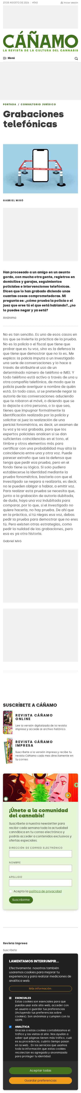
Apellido (15, 877)
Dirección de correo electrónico (36, 848)
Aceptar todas (40, 1070)
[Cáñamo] (40, 43)
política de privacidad (45, 891)
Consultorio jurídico (38, 104)
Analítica (22, 1026)
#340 (35, 3)
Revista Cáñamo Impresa (34, 744)
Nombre (15, 862)
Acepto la (38, 891)
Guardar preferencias (40, 1080)
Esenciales (23, 998)
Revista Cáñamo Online (34, 717)
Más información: (40, 988)
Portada (9, 104)
